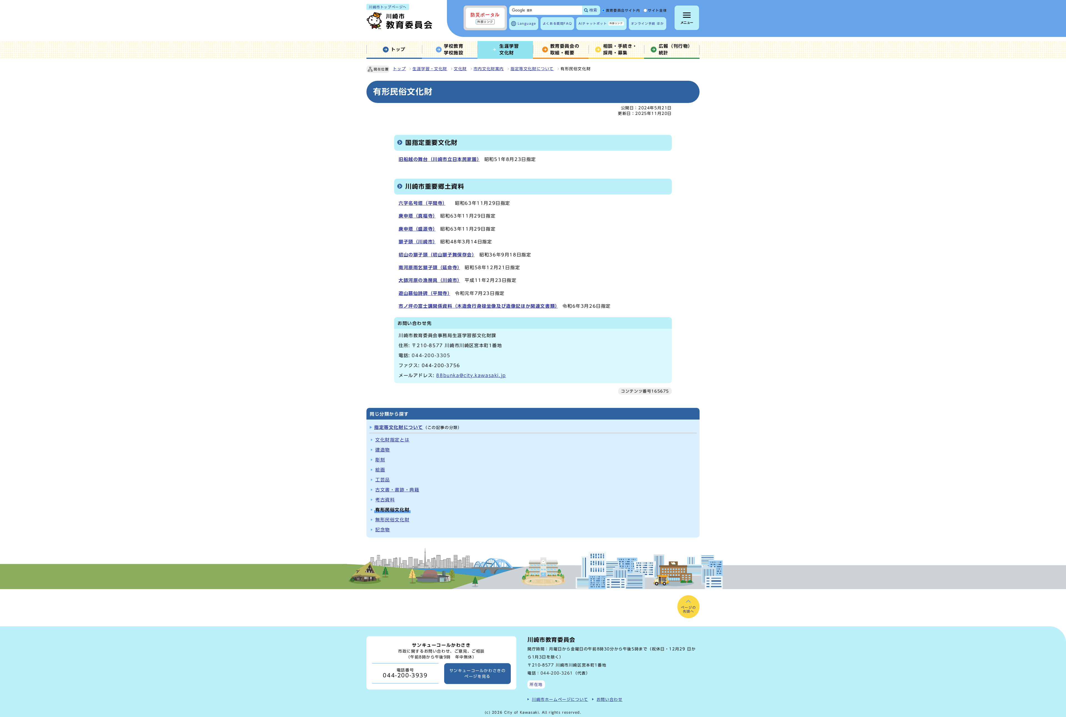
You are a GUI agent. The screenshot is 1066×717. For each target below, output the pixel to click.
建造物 (382, 450)
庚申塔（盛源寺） (417, 229)
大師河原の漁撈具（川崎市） (429, 280)
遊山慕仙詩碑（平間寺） (424, 293)
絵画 (380, 470)
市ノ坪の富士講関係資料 (425, 306)
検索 (593, 10)
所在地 (536, 684)
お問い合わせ (610, 699)
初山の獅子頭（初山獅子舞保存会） (437, 255)
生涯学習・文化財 (430, 69)
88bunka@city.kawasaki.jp (471, 375)
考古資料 (385, 500)
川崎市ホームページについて (560, 699)
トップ (399, 69)
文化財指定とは (392, 440)
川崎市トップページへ (388, 7)
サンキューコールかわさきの (477, 673)
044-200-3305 (431, 355)
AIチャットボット (601, 23)
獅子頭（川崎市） (417, 241)
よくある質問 (557, 23)
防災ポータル (485, 17)
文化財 (460, 69)
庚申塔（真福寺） (417, 216)
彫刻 (380, 460)
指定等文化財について (532, 69)
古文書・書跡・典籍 (397, 490)
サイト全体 (657, 10)
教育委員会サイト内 (623, 10)
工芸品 (382, 480)
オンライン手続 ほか (647, 23)
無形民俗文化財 (392, 519)
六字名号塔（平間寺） (422, 203)
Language (527, 23)
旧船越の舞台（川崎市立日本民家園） (439, 159)
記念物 (382, 529)
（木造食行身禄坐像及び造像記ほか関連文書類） (505, 306)
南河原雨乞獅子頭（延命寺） (429, 267)
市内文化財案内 (489, 69)
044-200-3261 (556, 673)
